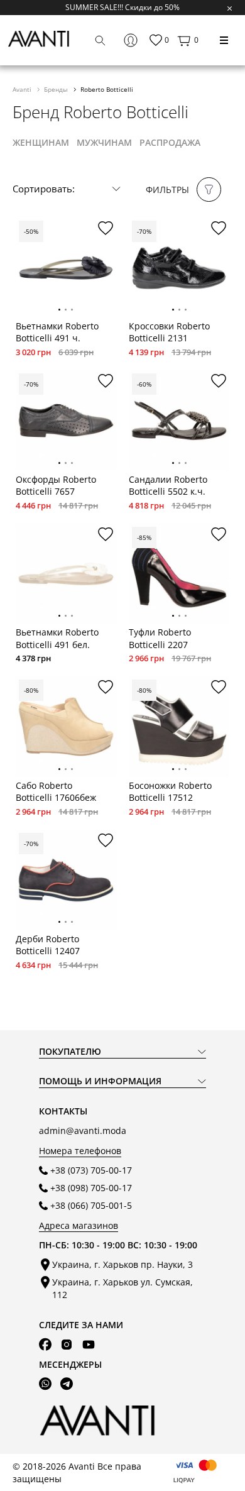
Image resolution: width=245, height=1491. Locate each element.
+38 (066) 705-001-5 (91, 1205)
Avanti (23, 89)
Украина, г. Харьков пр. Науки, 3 (122, 1264)
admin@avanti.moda (82, 1130)
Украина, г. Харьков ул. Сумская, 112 (122, 1288)
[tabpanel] (66, 267)
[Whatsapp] (45, 1384)
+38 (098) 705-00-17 (91, 1188)
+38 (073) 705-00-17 (91, 1170)
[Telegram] (66, 1384)
